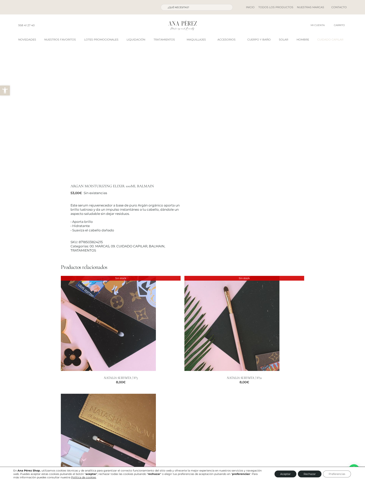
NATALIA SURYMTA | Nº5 (121, 378)
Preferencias (337, 474)
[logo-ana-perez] (182, 22)
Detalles (108, 324)
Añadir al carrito (97, 442)
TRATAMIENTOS (83, 250)
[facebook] (38, 25)
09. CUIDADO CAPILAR (129, 246)
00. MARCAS (99, 246)
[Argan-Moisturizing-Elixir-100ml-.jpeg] (119, 115)
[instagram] (45, 25)
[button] (5, 90)
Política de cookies (83, 477)
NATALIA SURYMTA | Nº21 (244, 378)
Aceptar (285, 474)
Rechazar (310, 474)
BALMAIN (156, 246)
